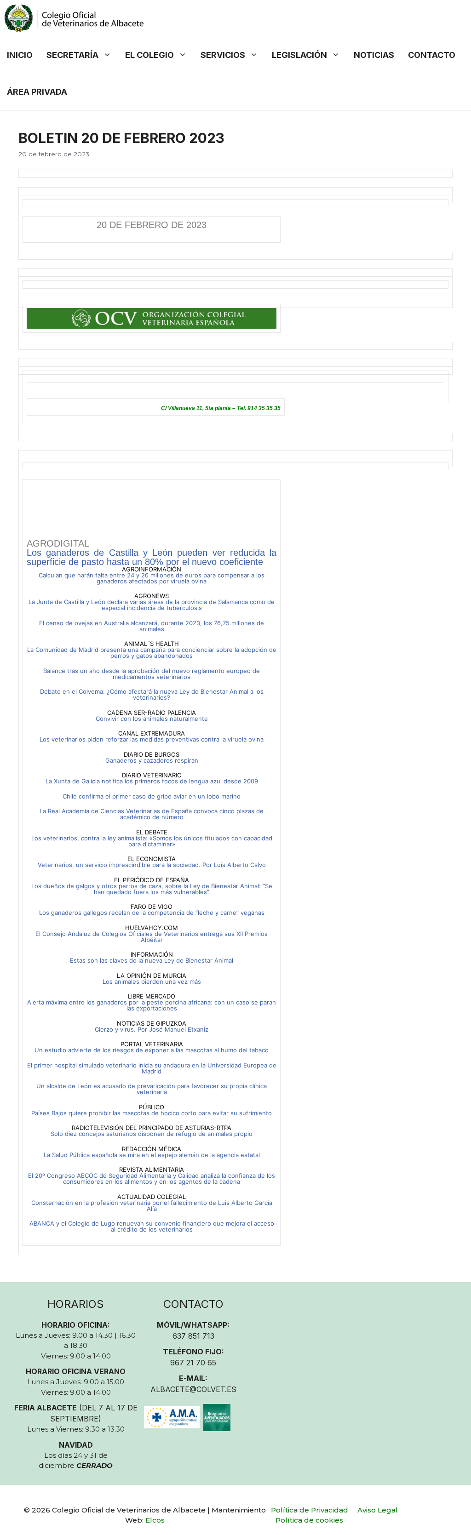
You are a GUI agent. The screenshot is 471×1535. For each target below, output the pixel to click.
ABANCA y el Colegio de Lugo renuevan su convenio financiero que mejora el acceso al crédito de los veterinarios (151, 1226)
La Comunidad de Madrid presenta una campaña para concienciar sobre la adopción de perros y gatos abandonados (151, 652)
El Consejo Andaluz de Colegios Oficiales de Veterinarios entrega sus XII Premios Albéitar (151, 936)
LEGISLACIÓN (299, 55)
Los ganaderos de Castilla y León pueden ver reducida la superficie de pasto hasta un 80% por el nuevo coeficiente (151, 557)
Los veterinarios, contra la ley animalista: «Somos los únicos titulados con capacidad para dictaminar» (151, 841)
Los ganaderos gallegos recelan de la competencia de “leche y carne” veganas (151, 912)
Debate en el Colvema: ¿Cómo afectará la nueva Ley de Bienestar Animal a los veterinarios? (152, 694)
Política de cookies (309, 1520)
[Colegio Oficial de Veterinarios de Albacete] (74, 18)
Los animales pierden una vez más (152, 981)
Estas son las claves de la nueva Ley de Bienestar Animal (151, 960)
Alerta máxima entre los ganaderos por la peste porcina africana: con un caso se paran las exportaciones (151, 1005)
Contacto (431, 55)
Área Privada (37, 92)
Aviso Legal (377, 1510)
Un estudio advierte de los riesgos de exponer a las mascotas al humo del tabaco (151, 1050)
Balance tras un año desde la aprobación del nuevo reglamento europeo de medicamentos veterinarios (151, 673)
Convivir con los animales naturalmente (152, 718)
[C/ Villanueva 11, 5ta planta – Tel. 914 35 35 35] (235, 386)
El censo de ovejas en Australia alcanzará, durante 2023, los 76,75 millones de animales (151, 626)
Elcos (155, 1520)
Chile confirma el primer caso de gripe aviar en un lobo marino (152, 796)
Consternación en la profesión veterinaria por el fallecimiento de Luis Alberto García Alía (151, 1205)
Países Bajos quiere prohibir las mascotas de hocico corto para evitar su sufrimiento (151, 1113)
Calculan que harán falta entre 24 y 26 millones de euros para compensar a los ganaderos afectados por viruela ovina (151, 578)
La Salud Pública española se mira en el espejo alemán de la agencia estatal (152, 1154)
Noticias (374, 55)
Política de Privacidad (309, 1510)
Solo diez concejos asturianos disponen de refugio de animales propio (152, 1133)
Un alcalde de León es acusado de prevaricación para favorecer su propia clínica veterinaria (151, 1089)
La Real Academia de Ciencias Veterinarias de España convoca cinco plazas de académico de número (152, 814)
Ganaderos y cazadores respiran (151, 760)
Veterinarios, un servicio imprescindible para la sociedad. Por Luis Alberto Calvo (152, 864)
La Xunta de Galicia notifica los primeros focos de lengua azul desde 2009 (152, 781)
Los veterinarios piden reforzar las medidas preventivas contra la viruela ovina (152, 739)
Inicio (20, 55)
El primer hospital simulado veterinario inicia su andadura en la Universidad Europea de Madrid (151, 1068)
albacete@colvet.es (193, 1389)
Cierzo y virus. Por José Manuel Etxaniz (151, 1029)
